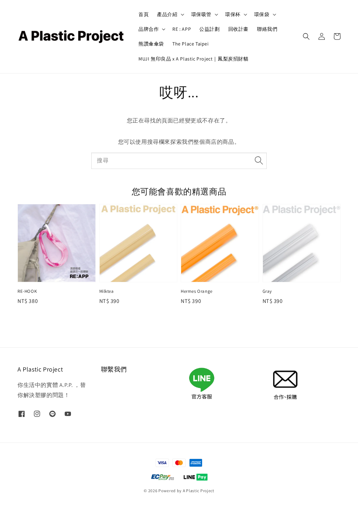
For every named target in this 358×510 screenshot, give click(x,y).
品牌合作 (148, 29)
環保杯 (233, 14)
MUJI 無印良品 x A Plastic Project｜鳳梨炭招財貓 (193, 59)
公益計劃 (209, 29)
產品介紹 (167, 14)
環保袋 (262, 14)
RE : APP (181, 29)
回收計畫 (238, 29)
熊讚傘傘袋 (151, 44)
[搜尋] (258, 160)
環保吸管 (201, 14)
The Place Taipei (190, 44)
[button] (306, 36)
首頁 (143, 14)
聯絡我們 (267, 29)
